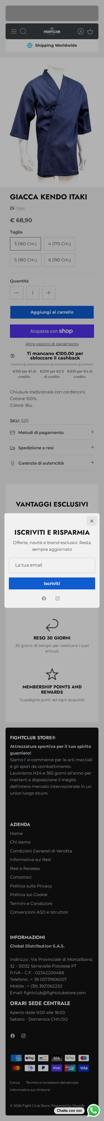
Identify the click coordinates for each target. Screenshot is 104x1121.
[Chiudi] (92, 521)
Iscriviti (52, 583)
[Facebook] (44, 598)
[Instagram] (57, 598)
